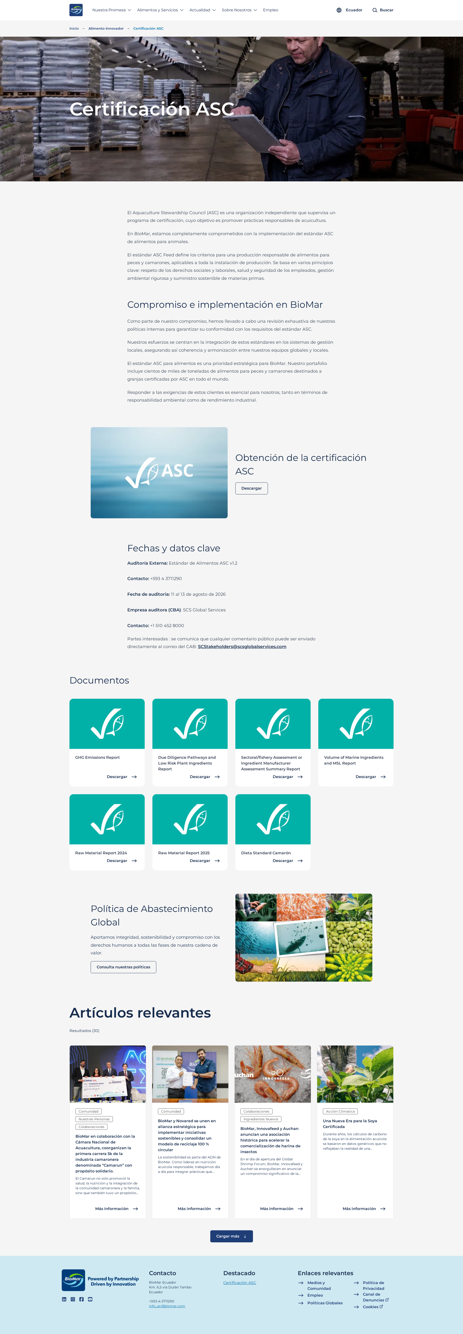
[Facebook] (81, 1299)
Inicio (74, 28)
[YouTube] (90, 1299)
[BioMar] (76, 10)
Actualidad (200, 10)
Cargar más (227, 1236)
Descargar (251, 488)
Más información (112, 1208)
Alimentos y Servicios (157, 10)
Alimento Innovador (106, 28)
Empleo (270, 10)
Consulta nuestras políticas (123, 967)
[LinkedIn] (64, 1299)
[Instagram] (72, 1299)
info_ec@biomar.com (167, 1306)
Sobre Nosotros (237, 10)
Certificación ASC (148, 28)
